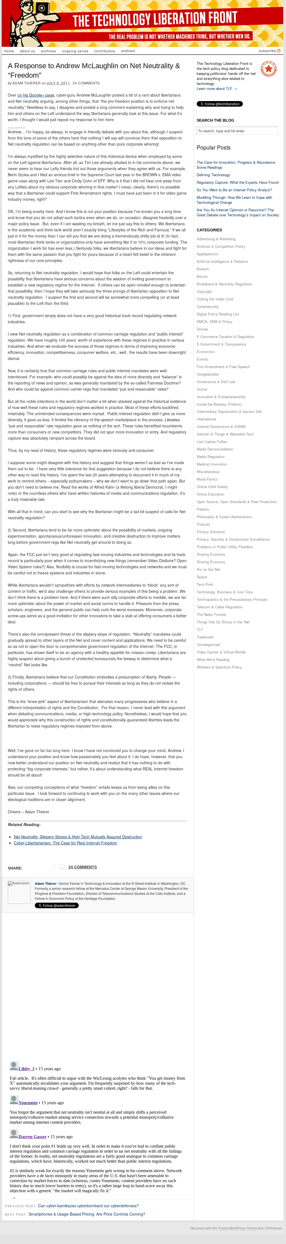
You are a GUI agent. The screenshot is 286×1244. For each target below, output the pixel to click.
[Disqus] (98, 985)
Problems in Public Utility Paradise (225, 546)
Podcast (128, 50)
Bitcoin (202, 276)
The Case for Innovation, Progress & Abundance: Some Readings (236, 165)
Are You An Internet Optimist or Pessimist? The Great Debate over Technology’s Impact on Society (238, 212)
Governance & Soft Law (216, 381)
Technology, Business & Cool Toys (225, 591)
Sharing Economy (211, 554)
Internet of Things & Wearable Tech (225, 434)
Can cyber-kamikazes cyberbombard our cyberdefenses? (88, 1205)
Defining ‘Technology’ (214, 174)
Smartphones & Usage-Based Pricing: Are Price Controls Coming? (87, 1214)
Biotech (203, 268)
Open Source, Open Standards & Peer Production (237, 501)
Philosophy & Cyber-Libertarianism (224, 516)
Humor (202, 389)
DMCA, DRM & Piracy (215, 321)
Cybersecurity (208, 306)
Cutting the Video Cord (215, 299)
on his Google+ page (36, 95)
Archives (48, 50)
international (206, 419)
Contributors (104, 50)
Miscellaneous (208, 471)
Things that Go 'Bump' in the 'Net (223, 622)
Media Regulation (211, 456)
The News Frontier (211, 614)
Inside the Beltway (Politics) (219, 404)
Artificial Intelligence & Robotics (222, 261)
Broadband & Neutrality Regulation (224, 283)
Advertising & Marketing (216, 238)
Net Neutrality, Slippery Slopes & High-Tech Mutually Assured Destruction (78, 836)
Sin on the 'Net (208, 569)
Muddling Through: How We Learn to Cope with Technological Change (234, 200)
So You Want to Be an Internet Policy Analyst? (234, 189)
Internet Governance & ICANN (221, 426)
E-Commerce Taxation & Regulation (225, 336)
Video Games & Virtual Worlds (221, 652)
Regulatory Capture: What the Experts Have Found (237, 182)
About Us (27, 50)
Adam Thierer (26, 82)
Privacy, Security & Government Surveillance (233, 539)
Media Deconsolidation (215, 449)
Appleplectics (207, 253)
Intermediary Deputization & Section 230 (229, 411)
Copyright (204, 291)
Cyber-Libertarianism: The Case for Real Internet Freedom (65, 843)
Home (9, 50)
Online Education (210, 494)
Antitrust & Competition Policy (221, 246)
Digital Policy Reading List (218, 314)
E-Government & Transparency (221, 344)
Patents (203, 509)
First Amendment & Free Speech (223, 366)
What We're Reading (213, 659)
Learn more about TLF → (217, 88)
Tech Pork (205, 584)
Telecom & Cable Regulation (219, 606)
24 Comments (86, 82)
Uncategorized (208, 644)
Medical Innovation (212, 464)
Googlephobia (208, 374)
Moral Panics (207, 479)
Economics (206, 351)
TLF (200, 629)
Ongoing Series (75, 50)
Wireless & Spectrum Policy (219, 667)
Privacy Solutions (211, 531)
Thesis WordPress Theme (237, 1228)
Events (202, 359)
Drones (202, 329)
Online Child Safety (212, 486)
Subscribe (267, 50)
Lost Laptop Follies (212, 441)
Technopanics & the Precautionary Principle (232, 599)
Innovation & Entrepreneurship (221, 396)
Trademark (205, 637)
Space (202, 576)
